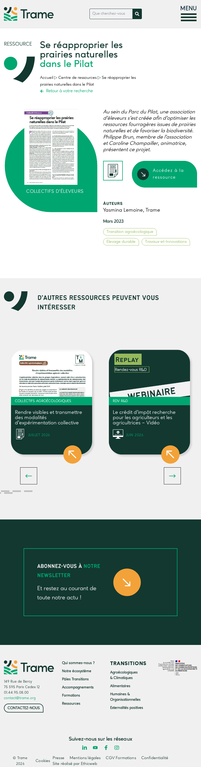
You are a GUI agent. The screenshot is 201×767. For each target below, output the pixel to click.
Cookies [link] (41, 761)
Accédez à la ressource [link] (168, 174)
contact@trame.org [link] (20, 698)
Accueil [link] (46, 78)
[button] (29, 476)
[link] (29, 14)
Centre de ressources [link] (77, 78)
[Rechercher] (137, 14)
